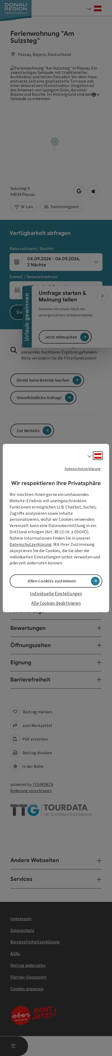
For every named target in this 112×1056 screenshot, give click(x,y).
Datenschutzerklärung (83, 468)
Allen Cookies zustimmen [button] (52, 581)
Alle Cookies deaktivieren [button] (56, 603)
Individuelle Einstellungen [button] (56, 594)
